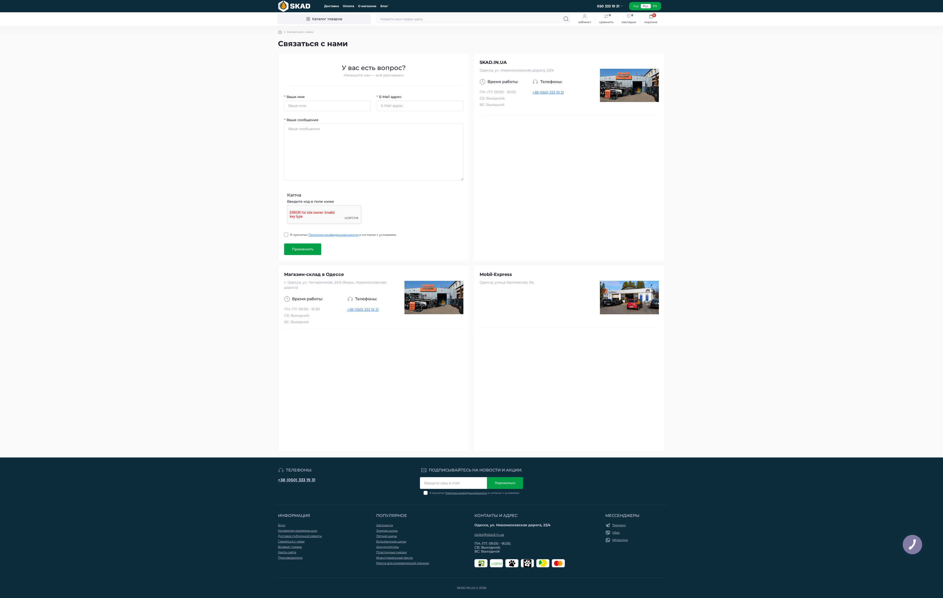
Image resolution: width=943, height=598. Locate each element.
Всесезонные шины (391, 541)
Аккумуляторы (387, 547)
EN (655, 6)
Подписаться (505, 483)
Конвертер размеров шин (297, 530)
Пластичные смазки (391, 552)
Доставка (331, 6)
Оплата (348, 6)
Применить (302, 249)
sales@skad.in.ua (489, 534)
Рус (646, 6)
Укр (636, 6)
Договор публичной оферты (300, 536)
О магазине (367, 6)
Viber (616, 532)
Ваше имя (294, 97)
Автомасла (384, 525)
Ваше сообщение (301, 120)
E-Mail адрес (389, 97)
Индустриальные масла (394, 557)
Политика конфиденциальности (333, 235)
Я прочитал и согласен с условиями (343, 235)
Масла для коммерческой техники (402, 563)
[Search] (566, 19)
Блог (384, 6)
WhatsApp (620, 540)
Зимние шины (387, 530)
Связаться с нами (291, 541)
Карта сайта (287, 552)
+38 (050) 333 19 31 (548, 92)
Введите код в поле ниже (310, 201)
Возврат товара (290, 547)
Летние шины (386, 536)
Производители (290, 557)
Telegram (619, 525)
